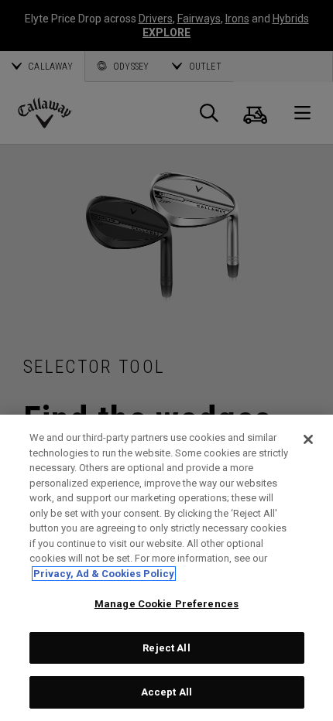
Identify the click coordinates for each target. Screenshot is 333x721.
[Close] (308, 439)
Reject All (166, 648)
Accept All (166, 692)
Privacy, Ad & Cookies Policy (103, 573)
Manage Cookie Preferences (166, 604)
